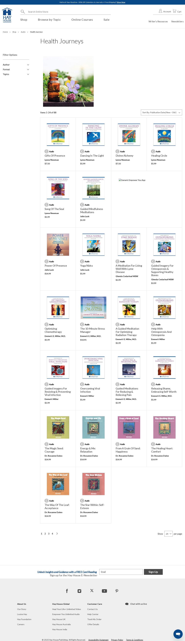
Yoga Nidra (86, 265)
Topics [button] (6, 74)
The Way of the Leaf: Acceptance (57, 506)
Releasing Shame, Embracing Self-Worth (163, 390)
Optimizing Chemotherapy (53, 330)
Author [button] (6, 64)
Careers (20, 624)
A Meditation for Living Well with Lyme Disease (129, 269)
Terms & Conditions (134, 640)
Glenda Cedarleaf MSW (127, 276)
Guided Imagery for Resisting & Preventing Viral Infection (58, 391)
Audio (23, 32)
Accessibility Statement (98, 640)
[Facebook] (67, 591)
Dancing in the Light (92, 155)
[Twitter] (91, 591)
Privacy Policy (117, 640)
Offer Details (93, 624)
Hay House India (59, 629)
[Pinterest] (116, 591)
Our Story (21, 609)
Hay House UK (58, 619)
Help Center (92, 614)
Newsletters (177, 21)
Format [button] (6, 69)
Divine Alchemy (124, 155)
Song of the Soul (54, 208)
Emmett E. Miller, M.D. (55, 336)
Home (5, 32)
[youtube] (104, 591)
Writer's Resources (158, 21)
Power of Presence (56, 265)
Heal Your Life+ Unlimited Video (66, 609)
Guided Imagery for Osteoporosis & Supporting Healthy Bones (162, 270)
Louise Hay (22, 614)
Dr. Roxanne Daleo (53, 456)
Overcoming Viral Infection (90, 390)
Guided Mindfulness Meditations (91, 210)
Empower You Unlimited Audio (66, 614)
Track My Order (94, 619)
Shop (14, 32)
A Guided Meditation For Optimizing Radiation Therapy (127, 332)
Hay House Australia (61, 624)
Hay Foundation (24, 619)
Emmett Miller (158, 339)
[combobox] (66, 12)
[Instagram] (79, 591)
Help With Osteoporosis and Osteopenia (161, 332)
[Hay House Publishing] (7, 15)
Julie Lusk (84, 216)
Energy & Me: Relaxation (88, 450)
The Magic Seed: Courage (54, 450)
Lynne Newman (52, 160)
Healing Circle (159, 155)
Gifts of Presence (55, 155)
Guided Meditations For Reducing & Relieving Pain (127, 391)
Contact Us (92, 609)
